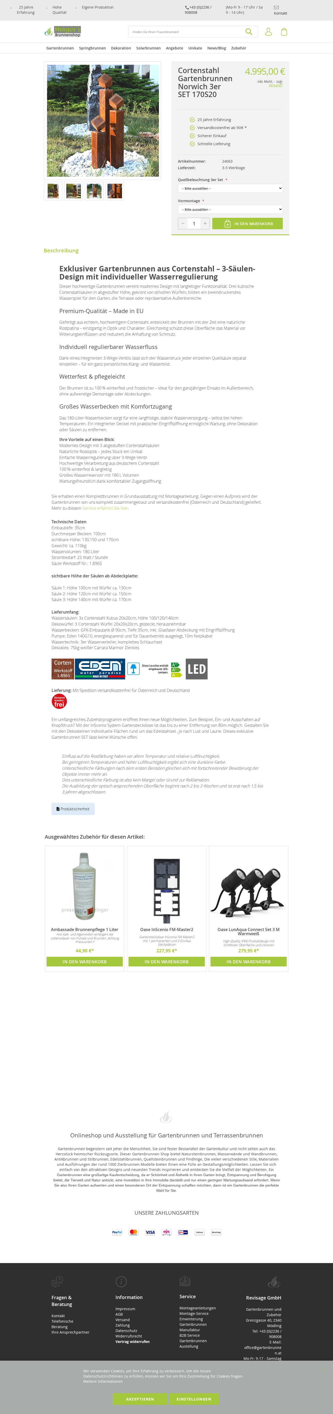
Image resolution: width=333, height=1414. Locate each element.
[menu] (166, 48)
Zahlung (123, 1325)
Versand (123, 1319)
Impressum (125, 1308)
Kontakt (280, 13)
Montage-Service (194, 1313)
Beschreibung (61, 250)
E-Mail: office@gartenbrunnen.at (262, 1347)
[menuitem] (60, 48)
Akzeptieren (140, 1399)
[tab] (70, 1305)
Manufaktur (190, 1329)
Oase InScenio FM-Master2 (166, 929)
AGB (119, 1314)
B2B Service (190, 1335)
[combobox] (193, 31)
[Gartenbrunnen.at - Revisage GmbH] (62, 31)
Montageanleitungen (198, 1307)
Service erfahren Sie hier (105, 508)
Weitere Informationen (103, 1381)
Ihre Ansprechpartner (70, 1332)
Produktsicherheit (74, 808)
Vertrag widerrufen (133, 1341)
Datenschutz (126, 1330)
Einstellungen (194, 1399)
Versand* (276, 85)
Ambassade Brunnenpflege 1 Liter (84, 929)
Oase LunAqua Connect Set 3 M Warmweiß (248, 931)
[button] (54, 190)
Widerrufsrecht (129, 1336)
